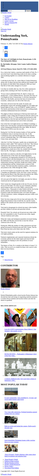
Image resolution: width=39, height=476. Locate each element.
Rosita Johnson (27, 44)
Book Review (9, 260)
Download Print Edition (12, 468)
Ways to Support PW (11, 22)
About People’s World (11, 459)
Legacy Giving (9, 21)
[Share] (21, 47)
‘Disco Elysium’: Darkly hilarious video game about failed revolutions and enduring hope (20, 455)
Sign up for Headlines (11, 19)
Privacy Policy (9, 466)
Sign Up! (3, 31)
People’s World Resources (12, 464)
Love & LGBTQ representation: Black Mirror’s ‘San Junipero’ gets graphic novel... (20, 330)
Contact (7, 17)
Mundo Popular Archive (12, 463)
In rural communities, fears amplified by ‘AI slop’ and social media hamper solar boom (21, 398)
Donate (7, 24)
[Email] (21, 52)
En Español (8, 16)
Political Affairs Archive (12, 461)
